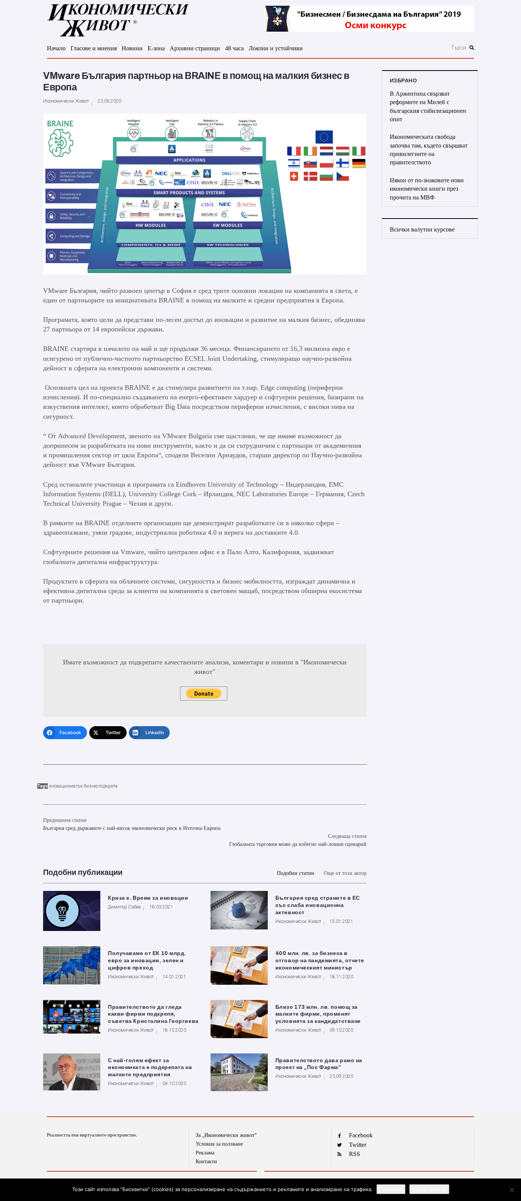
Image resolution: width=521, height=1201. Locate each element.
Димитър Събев (124, 907)
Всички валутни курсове (422, 229)
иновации (59, 786)
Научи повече (429, 1189)
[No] (511, 1190)
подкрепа (107, 786)
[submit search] (472, 47)
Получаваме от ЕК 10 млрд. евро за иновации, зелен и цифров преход (147, 960)
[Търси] (417, 48)
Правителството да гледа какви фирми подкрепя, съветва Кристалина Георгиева (153, 1014)
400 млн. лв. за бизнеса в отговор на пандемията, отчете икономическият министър (319, 960)
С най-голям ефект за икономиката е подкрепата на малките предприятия (150, 1068)
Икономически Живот (66, 101)
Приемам (390, 1189)
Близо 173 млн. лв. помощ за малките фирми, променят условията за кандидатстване (318, 1014)
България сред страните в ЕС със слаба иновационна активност (317, 905)
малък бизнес (83, 786)
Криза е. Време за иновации (148, 898)
